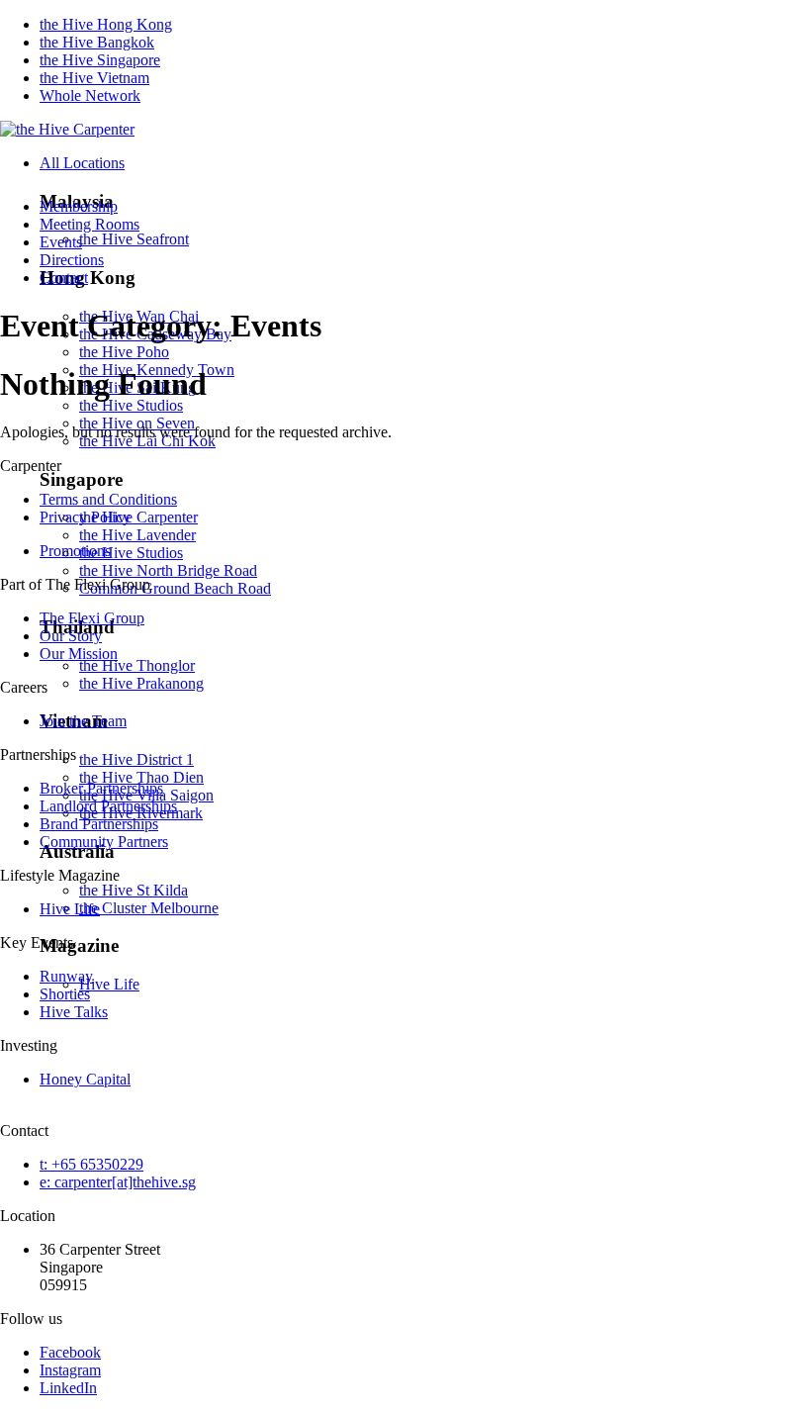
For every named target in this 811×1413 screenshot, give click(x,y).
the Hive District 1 (136, 759)
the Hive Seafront (134, 239)
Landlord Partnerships (108, 806)
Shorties (65, 994)
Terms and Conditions (108, 499)
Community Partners (104, 841)
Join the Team (83, 720)
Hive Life (109, 984)
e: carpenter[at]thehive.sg (118, 1182)
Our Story (71, 635)
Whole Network (90, 95)
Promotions (75, 550)
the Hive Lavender (137, 534)
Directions (72, 259)
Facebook (70, 1352)
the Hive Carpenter (138, 517)
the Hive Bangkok (97, 42)
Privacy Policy (85, 517)
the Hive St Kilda (133, 890)
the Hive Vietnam (94, 77)
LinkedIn (68, 1387)
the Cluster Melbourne (149, 907)
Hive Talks (74, 1011)
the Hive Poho (124, 351)
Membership (79, 206)
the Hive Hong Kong (106, 24)
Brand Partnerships (99, 823)
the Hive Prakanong (141, 683)
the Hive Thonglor (137, 665)
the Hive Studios (131, 405)
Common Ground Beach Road (175, 588)
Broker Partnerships (101, 788)
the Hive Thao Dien (141, 777)
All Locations (82, 162)
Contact (64, 277)
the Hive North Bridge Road (168, 570)
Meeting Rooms (89, 224)
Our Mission (79, 653)
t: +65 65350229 (91, 1164)
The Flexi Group (92, 618)
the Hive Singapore (100, 59)
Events (61, 242)
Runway (66, 976)
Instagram (70, 1370)
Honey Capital (85, 1079)
